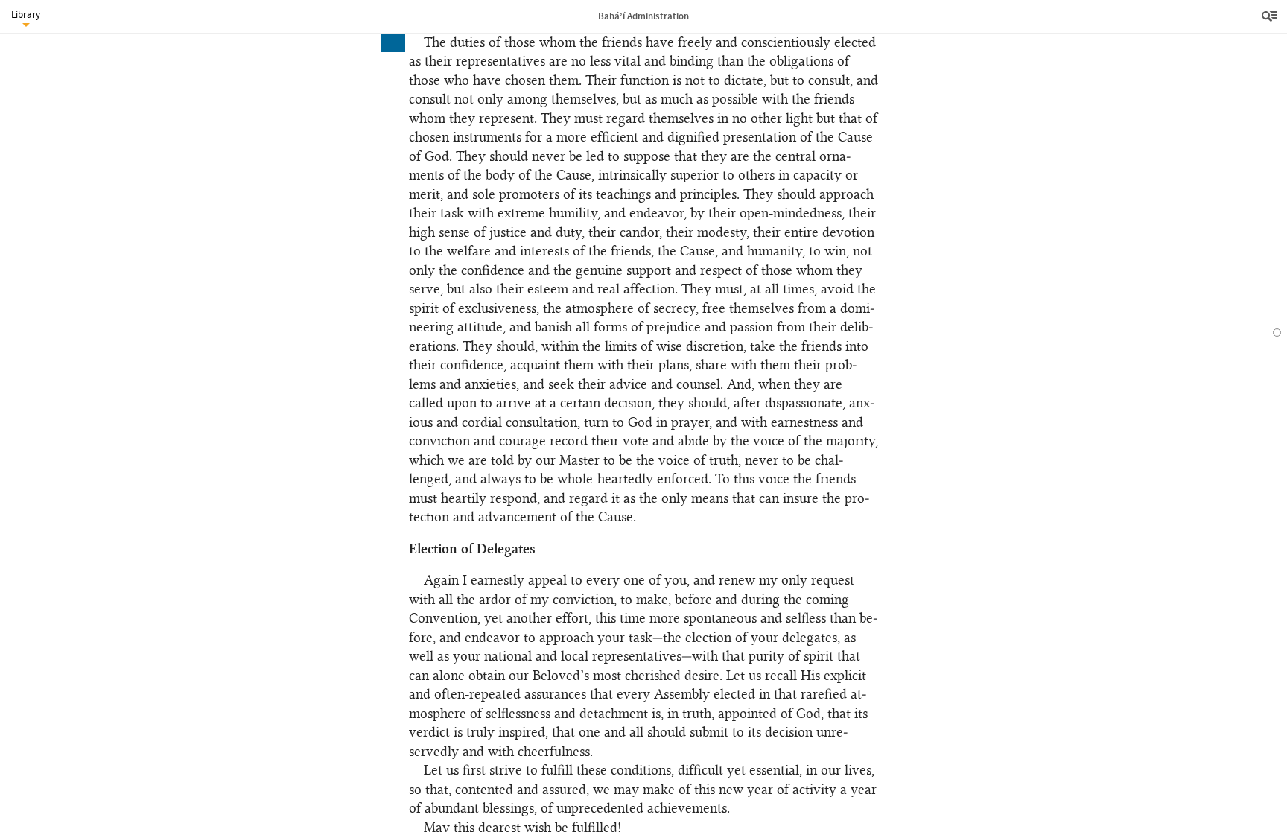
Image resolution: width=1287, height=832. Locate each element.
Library (25, 14)
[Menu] (1270, 16)
